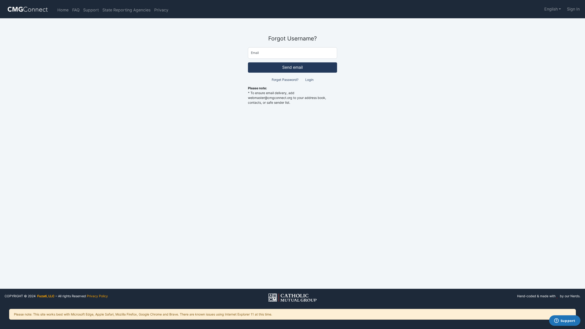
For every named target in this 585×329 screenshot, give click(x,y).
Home (63, 10)
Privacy (161, 10)
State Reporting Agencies (126, 10)
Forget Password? (285, 80)
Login (309, 80)
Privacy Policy (97, 296)
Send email (292, 67)
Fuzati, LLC (46, 296)
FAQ (76, 10)
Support (91, 10)
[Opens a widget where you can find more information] (564, 321)
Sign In (573, 9)
